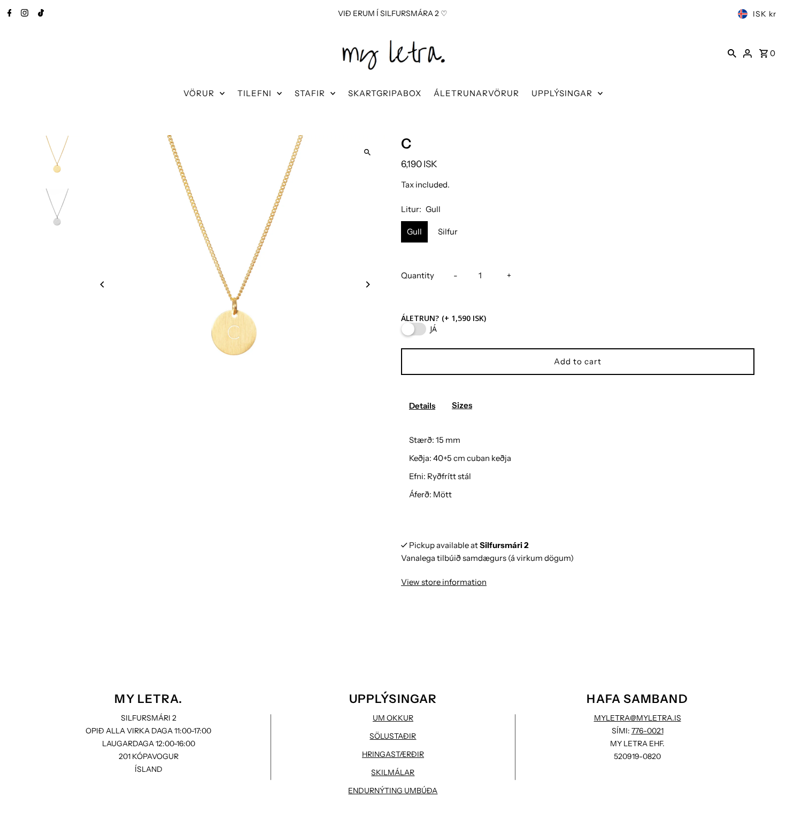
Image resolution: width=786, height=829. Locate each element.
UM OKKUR (393, 718)
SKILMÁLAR (392, 772)
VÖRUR (198, 93)
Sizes (462, 405)
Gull (414, 231)
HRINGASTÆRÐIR (393, 754)
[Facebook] (8, 14)
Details (422, 406)
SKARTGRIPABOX (384, 93)
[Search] (732, 53)
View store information (444, 582)
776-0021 (647, 731)
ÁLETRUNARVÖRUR (476, 93)
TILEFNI (254, 93)
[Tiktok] (39, 14)
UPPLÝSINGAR (561, 93)
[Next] (368, 284)
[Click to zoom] (368, 152)
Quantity (417, 275)
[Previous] (102, 284)
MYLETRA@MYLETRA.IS (637, 718)
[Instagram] (23, 14)
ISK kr (764, 14)
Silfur (448, 231)
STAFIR (310, 93)
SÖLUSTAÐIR (392, 736)
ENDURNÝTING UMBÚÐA (392, 790)
